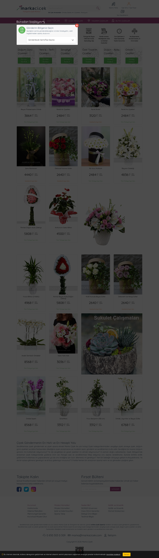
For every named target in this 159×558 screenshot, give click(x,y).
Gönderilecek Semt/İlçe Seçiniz (41, 40)
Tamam (126, 554)
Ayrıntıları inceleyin (113, 554)
